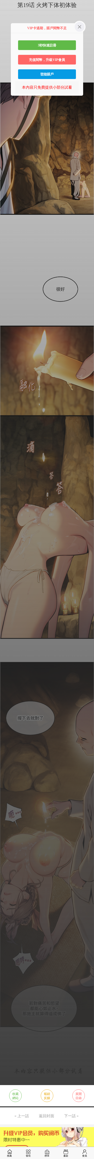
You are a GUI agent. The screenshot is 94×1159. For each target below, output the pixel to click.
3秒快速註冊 (47, 45)
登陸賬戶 (47, 74)
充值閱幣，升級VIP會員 (47, 60)
